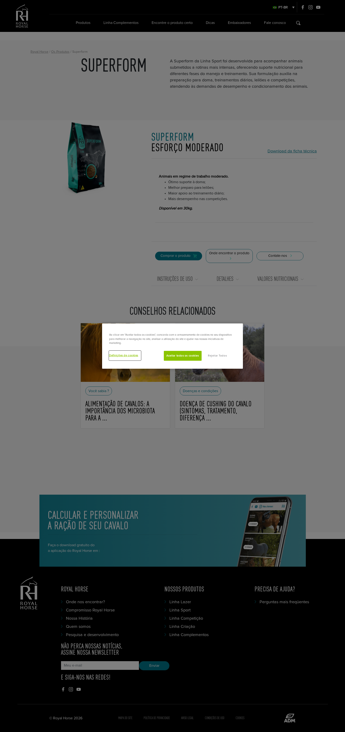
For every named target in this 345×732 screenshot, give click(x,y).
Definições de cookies (123, 355)
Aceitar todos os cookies (182, 355)
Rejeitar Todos (217, 355)
